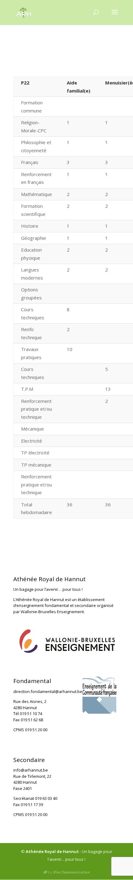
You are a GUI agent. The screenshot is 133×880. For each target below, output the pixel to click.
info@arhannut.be (30, 770)
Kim (72, 872)
